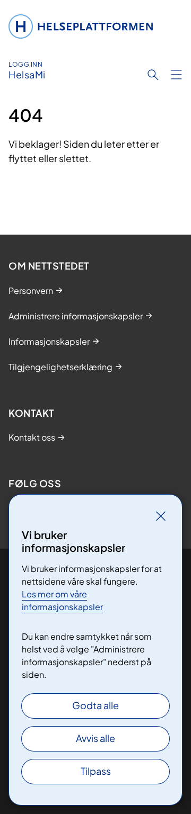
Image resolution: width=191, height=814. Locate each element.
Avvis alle (95, 738)
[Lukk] (160, 515)
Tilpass (96, 771)
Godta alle (95, 705)
